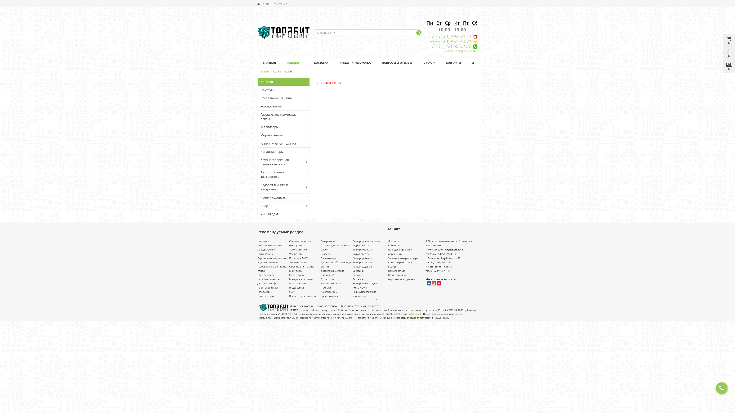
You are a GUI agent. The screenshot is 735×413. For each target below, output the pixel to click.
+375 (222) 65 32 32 (451, 46)
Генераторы (328, 241)
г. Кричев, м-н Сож (437, 266)
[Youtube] (439, 283)
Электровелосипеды (365, 283)
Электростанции (362, 262)
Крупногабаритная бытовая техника (275, 162)
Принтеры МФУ (298, 258)
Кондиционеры (272, 152)
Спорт (265, 206)
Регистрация (279, 4)
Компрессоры (329, 291)
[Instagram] (434, 283)
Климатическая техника (278, 143)
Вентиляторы (265, 254)
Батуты (357, 275)
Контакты (453, 62)
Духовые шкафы (267, 283)
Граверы (326, 254)
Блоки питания (298, 283)
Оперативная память (301, 266)
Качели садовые (273, 197)
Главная (269, 62)
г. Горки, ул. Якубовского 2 (442, 258)
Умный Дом (269, 214)
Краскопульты (329, 296)
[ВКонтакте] (429, 283)
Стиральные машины (276, 98)
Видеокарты (296, 287)
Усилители (295, 254)
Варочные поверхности (271, 258)
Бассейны (358, 270)
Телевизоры (269, 127)
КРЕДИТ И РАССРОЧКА (355, 62)
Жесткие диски (298, 262)
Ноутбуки (267, 90)
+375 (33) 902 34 (448, 36)
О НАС (427, 62)
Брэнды (392, 266)
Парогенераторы (267, 287)
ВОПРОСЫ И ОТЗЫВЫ (397, 62)
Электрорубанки (362, 258)
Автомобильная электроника (272, 174)
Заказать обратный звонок (461, 51)
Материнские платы (301, 279)
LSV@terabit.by (415, 314)
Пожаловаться (396, 270)
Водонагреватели (267, 262)
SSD (291, 291)
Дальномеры (328, 258)
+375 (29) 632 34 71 (451, 41)
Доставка (321, 62)
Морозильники (272, 135)
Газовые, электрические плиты (278, 116)
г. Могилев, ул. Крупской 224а (444, 249)
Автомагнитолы (298, 249)
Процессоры (296, 275)
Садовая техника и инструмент (274, 187)
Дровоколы (328, 279)
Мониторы (295, 270)
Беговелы (358, 279)
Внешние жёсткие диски (303, 296)
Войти (265, 4)
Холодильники (271, 106)
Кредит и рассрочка (400, 262)
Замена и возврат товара (403, 258)
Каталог (293, 62)
